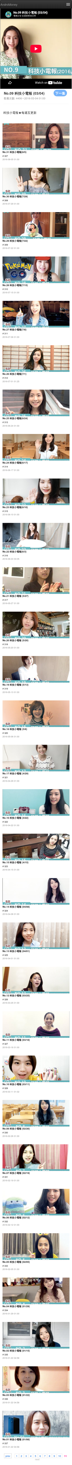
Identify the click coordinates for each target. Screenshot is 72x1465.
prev (8, 1455)
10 (59, 1455)
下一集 (60, 93)
